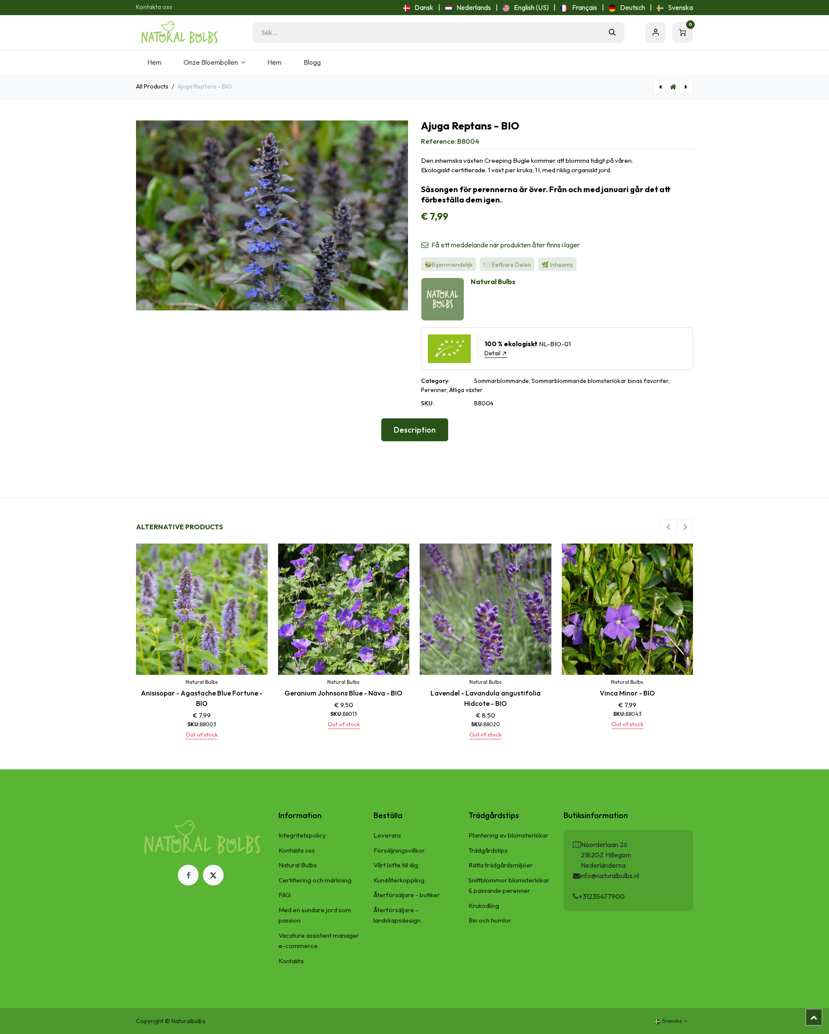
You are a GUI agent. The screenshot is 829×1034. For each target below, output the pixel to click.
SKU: (427, 403)
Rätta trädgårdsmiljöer (500, 865)
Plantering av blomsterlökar (508, 835)
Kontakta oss (154, 7)
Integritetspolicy (302, 835)
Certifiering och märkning (314, 880)
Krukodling (483, 905)
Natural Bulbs (297, 865)
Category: (435, 381)
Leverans (387, 835)
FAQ (284, 895)
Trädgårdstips (488, 850)
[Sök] (612, 32)
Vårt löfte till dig (395, 865)
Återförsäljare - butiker (406, 895)
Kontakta (291, 961)
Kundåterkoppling (398, 880)
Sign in (655, 32)
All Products (152, 86)
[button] (668, 527)
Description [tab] (415, 430)
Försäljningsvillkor (399, 850)
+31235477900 (602, 896)
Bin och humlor (489, 920)
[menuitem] (418, 7)
